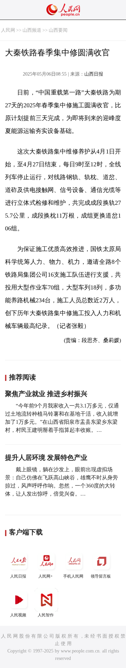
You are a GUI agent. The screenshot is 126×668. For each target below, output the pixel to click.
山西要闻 (58, 30)
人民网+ (45, 576)
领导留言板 (101, 576)
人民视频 (18, 615)
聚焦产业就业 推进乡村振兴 (46, 393)
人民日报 (18, 576)
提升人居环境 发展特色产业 (46, 457)
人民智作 (46, 615)
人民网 (8, 30)
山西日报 (93, 74)
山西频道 (32, 30)
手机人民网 (73, 576)
